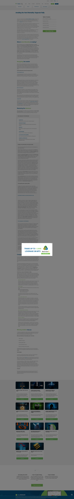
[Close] (51, 243)
